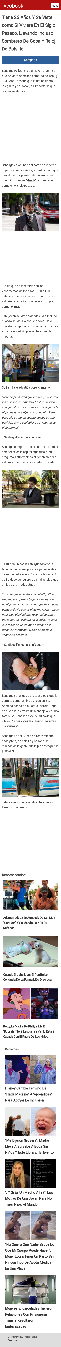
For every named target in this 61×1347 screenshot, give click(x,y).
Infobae (36, 437)
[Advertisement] (30, 129)
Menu (55, 5)
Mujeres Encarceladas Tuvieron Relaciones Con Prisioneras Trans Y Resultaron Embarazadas (29, 1317)
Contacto (12, 1340)
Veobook (13, 6)
